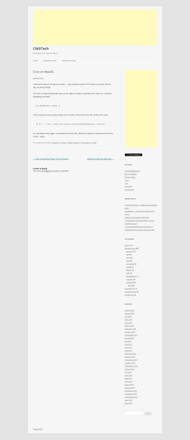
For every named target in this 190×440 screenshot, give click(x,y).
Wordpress (129, 295)
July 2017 (128, 341)
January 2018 (130, 332)
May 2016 (128, 378)
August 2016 (129, 369)
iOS (127, 258)
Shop (127, 180)
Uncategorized (130, 292)
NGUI (130, 285)
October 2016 (130, 363)
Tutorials (129, 279)
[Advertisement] (95, 27)
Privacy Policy (130, 177)
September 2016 (131, 366)
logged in (48, 171)
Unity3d (129, 282)
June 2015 (128, 400)
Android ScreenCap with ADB (100, 159)
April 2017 (128, 350)
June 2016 (128, 375)
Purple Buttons (49, 61)
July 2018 (128, 316)
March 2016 (129, 384)
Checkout (128, 186)
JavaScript (130, 264)
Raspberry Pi (130, 288)
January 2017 (130, 357)
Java (128, 261)
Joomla (129, 267)
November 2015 (131, 394)
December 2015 (131, 391)
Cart (126, 183)
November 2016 (131, 360)
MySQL (129, 270)
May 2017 (128, 347)
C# (127, 254)
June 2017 (128, 344)
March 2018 (129, 326)
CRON (70, 143)
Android (129, 251)
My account (129, 189)
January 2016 (130, 388)
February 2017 (130, 354)
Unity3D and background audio (137, 217)
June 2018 (128, 319)
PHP (128, 273)
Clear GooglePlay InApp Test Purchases (50, 159)
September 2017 (131, 335)
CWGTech (41, 48)
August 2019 (129, 310)
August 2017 (129, 338)
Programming (130, 248)
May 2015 (128, 403)
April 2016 (128, 381)
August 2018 (129, 313)
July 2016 (128, 372)
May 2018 (128, 323)
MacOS (55, 143)
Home (35, 61)
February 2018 (130, 329)
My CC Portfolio (131, 174)
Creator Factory (69, 61)
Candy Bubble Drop (132, 171)
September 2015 (131, 397)
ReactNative (131, 276)
